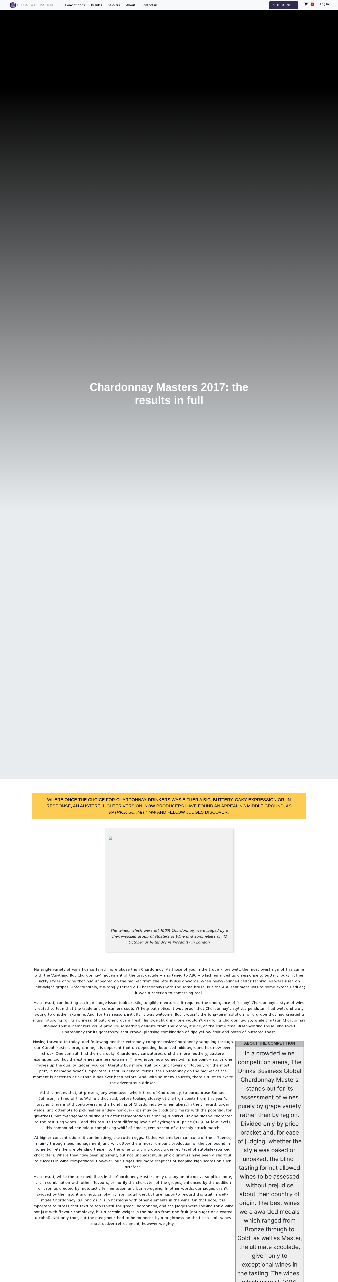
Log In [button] (324, 4)
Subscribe (283, 5)
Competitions (75, 5)
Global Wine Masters (35, 5)
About (130, 5)
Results (96, 5)
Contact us (149, 5)
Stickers (114, 5)
